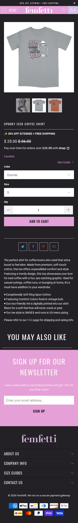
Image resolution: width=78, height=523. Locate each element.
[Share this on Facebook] (33, 246)
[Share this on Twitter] (22, 246)
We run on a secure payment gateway (49, 495)
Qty (6, 201)
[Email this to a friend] (54, 246)
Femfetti (9, 156)
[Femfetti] (39, 10)
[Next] (71, 57)
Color (7, 166)
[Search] (63, 10)
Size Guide (64, 162)
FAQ (29, 320)
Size (6, 184)
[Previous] (7, 57)
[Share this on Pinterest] (43, 246)
